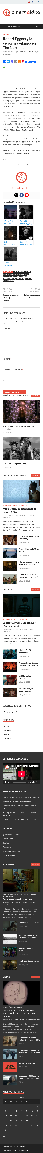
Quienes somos (9, 855)
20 (21, 1120)
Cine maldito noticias (26, 52)
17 (6, 1120)
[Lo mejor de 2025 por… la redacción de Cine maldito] (10, 1037)
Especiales (7, 847)
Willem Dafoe (8, 281)
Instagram (8, 738)
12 (16, 1116)
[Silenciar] (33, 782)
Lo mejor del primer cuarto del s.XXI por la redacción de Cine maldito (19, 1013)
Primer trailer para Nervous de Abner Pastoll (20, 819)
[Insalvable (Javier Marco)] (10, 961)
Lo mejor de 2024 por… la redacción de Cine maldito (29, 1051)
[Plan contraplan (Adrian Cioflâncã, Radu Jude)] (10, 935)
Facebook (8, 730)
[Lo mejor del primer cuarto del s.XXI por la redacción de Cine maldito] (21, 982)
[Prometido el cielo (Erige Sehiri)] (10, 549)
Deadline (10, 159)
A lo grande (7, 506)
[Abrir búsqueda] (37, 26)
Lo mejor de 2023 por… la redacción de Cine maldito (29, 1077)
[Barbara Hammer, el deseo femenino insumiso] (21, 411)
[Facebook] (32, 2)
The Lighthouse (9, 278)
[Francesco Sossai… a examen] (21, 870)
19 (16, 1120)
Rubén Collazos (22, 902)
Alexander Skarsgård (22, 272)
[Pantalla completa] (37, 782)
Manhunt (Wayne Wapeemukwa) (26, 690)
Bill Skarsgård (22, 274)
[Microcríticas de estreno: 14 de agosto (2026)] (10, 562)
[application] (21, 773)
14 (27, 1116)
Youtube (7, 726)
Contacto (6, 843)
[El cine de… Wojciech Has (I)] (21, 449)
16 (37, 1116)
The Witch (20, 278)
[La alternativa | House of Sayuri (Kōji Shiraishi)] (21, 606)
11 (11, 1116)
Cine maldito (22, 515)
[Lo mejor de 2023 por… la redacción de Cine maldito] (10, 1076)
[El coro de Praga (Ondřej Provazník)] (10, 536)
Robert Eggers (21, 276)
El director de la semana (27, 895)
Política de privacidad (11, 851)
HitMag (25, 1150)
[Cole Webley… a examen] (10, 923)
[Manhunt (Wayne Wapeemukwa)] (10, 689)
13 (21, 1116)
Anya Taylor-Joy (9, 274)
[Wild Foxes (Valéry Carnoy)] (10, 676)
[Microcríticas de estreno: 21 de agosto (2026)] (21, 492)
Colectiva (13, 1007)
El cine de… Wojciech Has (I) (15, 463)
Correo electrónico (13, 370)
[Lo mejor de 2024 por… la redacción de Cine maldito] (10, 1050)
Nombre (7, 359)
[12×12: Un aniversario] (10, 1063)
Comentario (9, 328)
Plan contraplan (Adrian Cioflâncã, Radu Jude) (28, 936)
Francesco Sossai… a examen (18, 899)
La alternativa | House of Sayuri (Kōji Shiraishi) (21, 797)
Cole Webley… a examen (29, 922)
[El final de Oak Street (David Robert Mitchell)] (10, 575)
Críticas (12, 620)
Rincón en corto (9, 896)
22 (32, 1120)
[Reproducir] (6, 782)
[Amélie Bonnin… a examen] (10, 948)
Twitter (7, 734)
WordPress (17, 1150)
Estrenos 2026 (9, 712)
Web (5, 380)
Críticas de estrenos (20, 506)
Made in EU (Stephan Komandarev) (27, 651)
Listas (20, 1007)
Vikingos (28, 278)
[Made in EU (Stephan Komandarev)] (10, 650)
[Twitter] (35, 2)
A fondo (6, 620)
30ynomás (6, 895)
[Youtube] (29, 2)
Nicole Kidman (8, 276)
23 (37, 1120)
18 (11, 1120)
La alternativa (22, 620)
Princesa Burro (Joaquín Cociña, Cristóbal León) (28, 664)
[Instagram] (38, 2)
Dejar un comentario (33, 1020)
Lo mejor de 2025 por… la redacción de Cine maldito (29, 1038)
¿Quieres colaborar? (11, 834)
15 (32, 1116)
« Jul (4, 1136)
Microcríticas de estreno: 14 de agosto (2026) (29, 563)
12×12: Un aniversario (28, 1063)
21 (27, 1120)
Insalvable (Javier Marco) (29, 961)
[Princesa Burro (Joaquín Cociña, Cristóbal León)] (10, 663)
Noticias (6, 35)
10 (6, 1116)
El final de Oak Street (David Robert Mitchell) (28, 576)
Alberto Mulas (22, 629)
